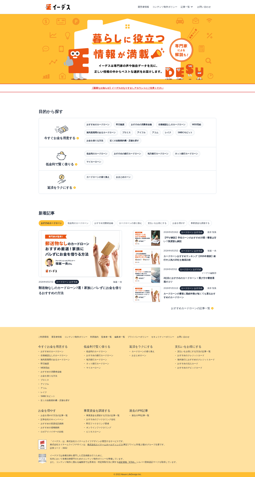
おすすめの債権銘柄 (50, 427)
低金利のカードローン (97, 153)
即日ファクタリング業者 (97, 423)
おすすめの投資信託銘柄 (52, 423)
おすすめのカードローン (98, 124)
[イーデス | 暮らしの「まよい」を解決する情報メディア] (57, 8)
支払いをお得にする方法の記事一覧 (194, 351)
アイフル (141, 132)
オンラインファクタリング (98, 427)
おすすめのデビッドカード (189, 368)
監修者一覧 (106, 337)
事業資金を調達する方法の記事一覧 (103, 415)
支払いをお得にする (157, 223)
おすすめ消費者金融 (103, 223)
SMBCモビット (185, 132)
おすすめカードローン (51, 223)
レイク (168, 132)
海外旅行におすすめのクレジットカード (196, 359)
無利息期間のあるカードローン (101, 132)
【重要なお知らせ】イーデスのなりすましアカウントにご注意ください (127, 88)
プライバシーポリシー (138, 337)
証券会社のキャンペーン (52, 419)
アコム (155, 132)
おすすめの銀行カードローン (127, 153)
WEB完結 (196, 124)
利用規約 (94, 337)
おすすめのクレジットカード (190, 355)
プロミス (126, 132)
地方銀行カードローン (158, 153)
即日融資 (120, 124)
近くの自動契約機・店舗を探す (124, 140)
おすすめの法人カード (187, 363)
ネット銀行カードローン (186, 153)
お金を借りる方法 (95, 140)
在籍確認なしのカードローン (171, 124)
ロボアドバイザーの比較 (52, 432)
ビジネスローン (93, 432)
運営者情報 (143, 7)
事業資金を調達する (200, 223)
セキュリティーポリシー (162, 337)
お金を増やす (178, 223)
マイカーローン (94, 162)
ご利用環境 (43, 337)
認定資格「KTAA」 (127, 462)
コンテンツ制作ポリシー (164, 7)
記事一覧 (185, 7)
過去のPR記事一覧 (140, 415)
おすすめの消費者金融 (141, 124)
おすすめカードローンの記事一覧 (190, 308)
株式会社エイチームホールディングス (105, 444)
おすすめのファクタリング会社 (100, 419)
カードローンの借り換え (98, 177)
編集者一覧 (119, 337)
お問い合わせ (204, 7)
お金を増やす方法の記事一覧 (54, 415)
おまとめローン (123, 177)
